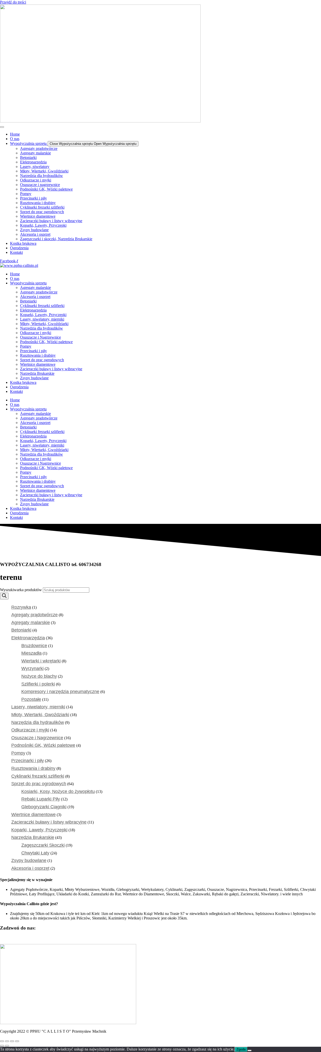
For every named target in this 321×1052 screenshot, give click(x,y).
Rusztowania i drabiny (38, 355)
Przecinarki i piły (33, 351)
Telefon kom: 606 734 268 (21, 938)
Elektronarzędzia (33, 310)
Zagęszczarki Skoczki (43, 845)
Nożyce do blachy (39, 676)
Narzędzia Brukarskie (37, 373)
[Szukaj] (4, 596)
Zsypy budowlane (34, 378)
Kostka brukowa (23, 382)
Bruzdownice (34, 645)
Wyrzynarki (32, 668)
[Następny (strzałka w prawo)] (7, 1045)
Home (15, 274)
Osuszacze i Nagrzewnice (40, 337)
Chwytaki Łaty (35, 852)
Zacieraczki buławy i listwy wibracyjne (51, 369)
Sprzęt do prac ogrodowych (42, 360)
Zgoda (241, 1049)
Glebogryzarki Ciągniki (43, 806)
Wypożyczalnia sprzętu (28, 283)
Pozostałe (31, 699)
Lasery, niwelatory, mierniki (42, 319)
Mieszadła (31, 653)
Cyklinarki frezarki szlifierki (42, 305)
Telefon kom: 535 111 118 (64, 938)
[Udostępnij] (12, 1041)
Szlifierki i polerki (38, 684)
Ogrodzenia (19, 387)
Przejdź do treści (13, 2)
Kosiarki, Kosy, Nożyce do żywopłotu (58, 791)
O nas (14, 278)
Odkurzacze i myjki (35, 333)
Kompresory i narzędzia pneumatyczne (60, 691)
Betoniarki (28, 301)
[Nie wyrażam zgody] (250, 1050)
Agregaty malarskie (35, 287)
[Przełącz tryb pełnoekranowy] (7, 1041)
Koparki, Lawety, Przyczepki (43, 315)
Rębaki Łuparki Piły (40, 798)
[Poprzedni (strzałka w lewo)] (2, 1045)
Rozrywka (21, 607)
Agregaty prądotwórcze (38, 292)
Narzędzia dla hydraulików (41, 328)
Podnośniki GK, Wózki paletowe (46, 342)
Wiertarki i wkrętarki (41, 660)
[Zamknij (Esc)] (17, 1041)
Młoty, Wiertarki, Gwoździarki (44, 324)
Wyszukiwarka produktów (21, 590)
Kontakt (16, 391)
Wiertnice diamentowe (37, 364)
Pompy (25, 346)
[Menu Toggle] (2, 127)
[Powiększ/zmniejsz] (2, 1041)
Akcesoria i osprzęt (35, 296)
